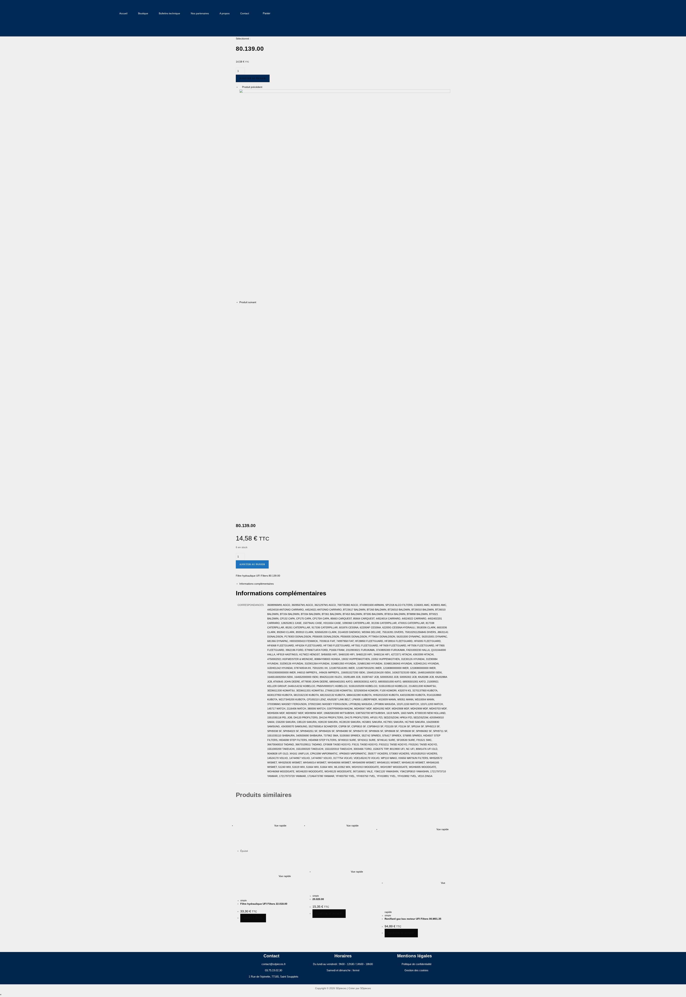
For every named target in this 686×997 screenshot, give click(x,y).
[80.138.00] (344, 194)
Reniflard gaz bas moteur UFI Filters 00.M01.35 (413, 918)
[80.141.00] (344, 409)
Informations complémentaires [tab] (256, 583)
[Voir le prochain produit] (258, 302)
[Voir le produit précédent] (240, 87)
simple (243, 900)
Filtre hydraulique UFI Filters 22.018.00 (263, 903)
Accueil (123, 13)
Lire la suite (253, 918)
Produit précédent (252, 87)
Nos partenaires (200, 13)
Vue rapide (280, 825)
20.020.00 (318, 899)
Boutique (143, 13)
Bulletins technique (169, 13)
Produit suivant (247, 302)
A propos (225, 13)
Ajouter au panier (253, 78)
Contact (244, 13)
